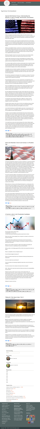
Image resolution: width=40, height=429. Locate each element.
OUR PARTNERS (28, 2)
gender (30, 134)
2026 (7, 371)
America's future (10, 289)
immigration (31, 289)
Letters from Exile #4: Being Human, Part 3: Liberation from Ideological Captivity (18, 418)
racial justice (29, 291)
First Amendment (25, 134)
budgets (15, 289)
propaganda (23, 135)
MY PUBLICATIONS (14, 4)
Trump (18, 290)
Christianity (15, 208)
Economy (17, 134)
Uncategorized (12, 346)
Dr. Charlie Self (13, 145)
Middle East (11, 135)
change (22, 291)
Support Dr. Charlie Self (14, 365)
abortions (9, 134)
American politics (17, 291)
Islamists (19, 344)
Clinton (18, 289)
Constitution (13, 134)
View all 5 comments (9, 133)
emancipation (25, 206)
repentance (11, 345)
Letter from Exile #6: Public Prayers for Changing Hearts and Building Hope (18, 412)
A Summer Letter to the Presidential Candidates (17, 214)
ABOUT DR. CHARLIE (21, 2)
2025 (7, 373)
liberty (22, 344)
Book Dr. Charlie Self (13, 358)
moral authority (26, 344)
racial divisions (14, 290)
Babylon (9, 206)
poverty (20, 135)
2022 (7, 377)
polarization (16, 135)
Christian (17, 206)
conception (21, 289)
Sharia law (15, 345)
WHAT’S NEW (14, 2)
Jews (10, 207)
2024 (7, 374)
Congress (21, 206)
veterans (27, 135)
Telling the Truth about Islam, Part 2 (14, 297)
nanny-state (9, 290)
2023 (7, 376)
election (21, 134)
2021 (7, 379)
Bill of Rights (13, 206)
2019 (7, 382)
